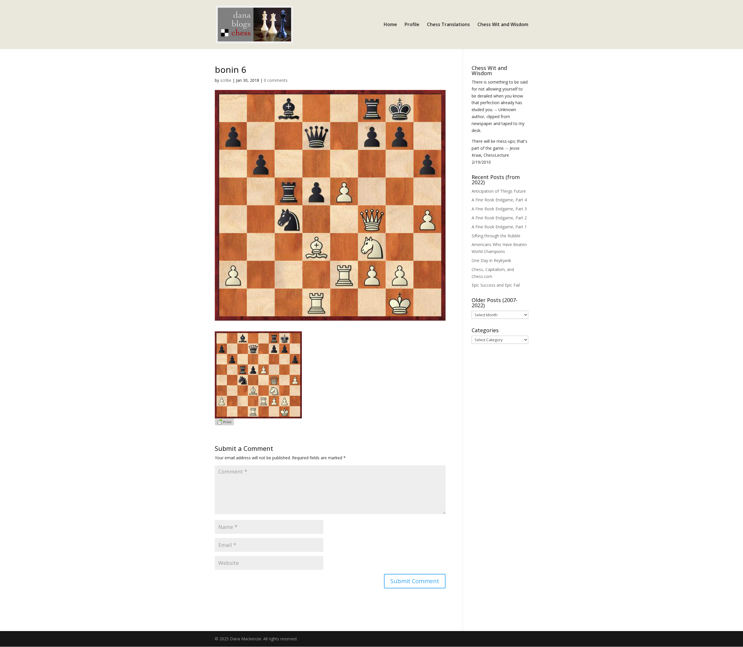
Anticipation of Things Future (499, 191)
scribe (225, 80)
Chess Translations (448, 25)
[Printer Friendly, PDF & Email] (224, 421)
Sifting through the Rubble (496, 235)
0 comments (276, 80)
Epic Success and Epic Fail (496, 285)
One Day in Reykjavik (491, 260)
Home (390, 25)
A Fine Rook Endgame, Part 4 (499, 200)
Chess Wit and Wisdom (502, 25)
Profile (412, 25)
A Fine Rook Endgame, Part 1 (499, 226)
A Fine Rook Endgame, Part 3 (499, 209)
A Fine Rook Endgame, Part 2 (499, 218)
